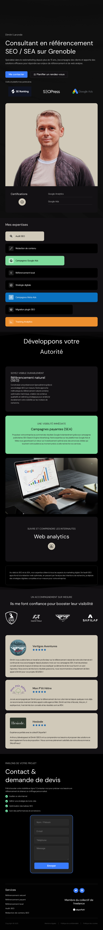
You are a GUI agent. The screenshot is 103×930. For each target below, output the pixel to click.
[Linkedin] (82, 890)
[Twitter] (75, 890)
